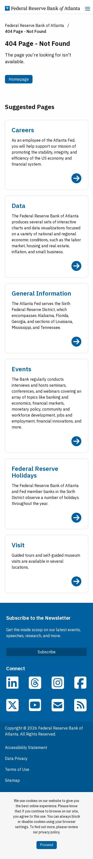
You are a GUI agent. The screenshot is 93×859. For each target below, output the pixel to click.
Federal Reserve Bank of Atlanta (34, 25)
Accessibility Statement (26, 747)
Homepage (20, 79)
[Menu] (88, 9)
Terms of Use (17, 769)
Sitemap (12, 780)
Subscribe (47, 651)
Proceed (46, 845)
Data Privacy (16, 758)
